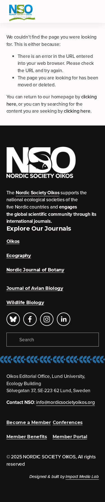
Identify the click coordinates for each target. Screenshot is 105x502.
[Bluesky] (13, 319)
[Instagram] (46, 319)
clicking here (77, 111)
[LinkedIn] (63, 319)
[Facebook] (30, 319)
